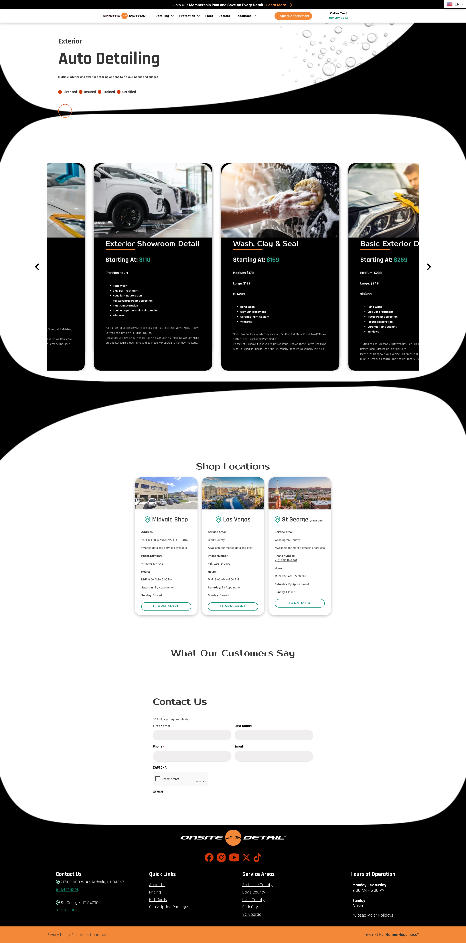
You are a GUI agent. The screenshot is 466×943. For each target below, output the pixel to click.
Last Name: (243, 725)
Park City (250, 907)
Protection (187, 16)
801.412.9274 (338, 18)
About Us (157, 884)
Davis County (253, 892)
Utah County (253, 899)
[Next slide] (428, 266)
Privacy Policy (58, 934)
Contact (158, 791)
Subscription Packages (169, 907)
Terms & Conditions (91, 934)
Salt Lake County (257, 884)
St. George (251, 914)
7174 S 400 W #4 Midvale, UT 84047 (92, 882)
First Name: (161, 725)
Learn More (276, 5)
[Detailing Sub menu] (172, 15)
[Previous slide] (37, 266)
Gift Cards (158, 899)
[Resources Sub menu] (254, 15)
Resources (244, 16)
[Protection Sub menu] (198, 15)
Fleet (209, 16)
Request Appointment (293, 16)
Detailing (162, 16)
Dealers (224, 16)
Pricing (155, 892)
